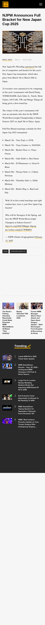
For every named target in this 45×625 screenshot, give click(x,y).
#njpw (27, 226)
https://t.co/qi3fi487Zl (14, 226)
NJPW (5, 251)
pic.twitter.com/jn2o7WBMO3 (18, 229)
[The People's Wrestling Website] (5, 4)
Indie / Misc (7, 60)
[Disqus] (22, 509)
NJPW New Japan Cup (18, 251)
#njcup (33, 226)
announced (29, 66)
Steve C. (17, 60)
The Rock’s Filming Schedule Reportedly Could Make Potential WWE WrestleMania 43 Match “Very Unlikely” (7, 322)
